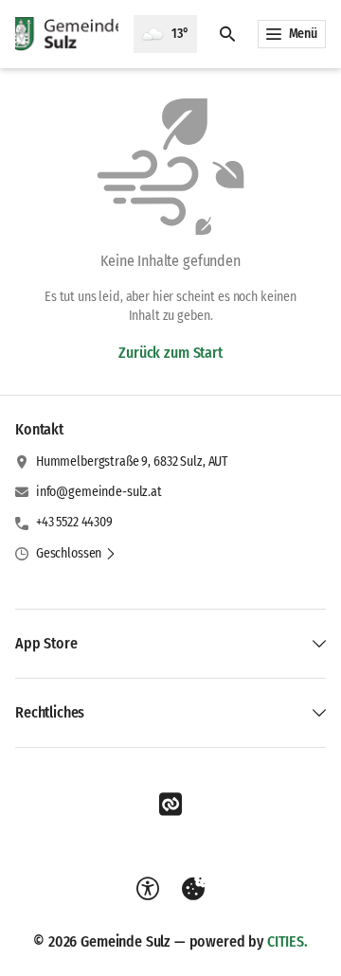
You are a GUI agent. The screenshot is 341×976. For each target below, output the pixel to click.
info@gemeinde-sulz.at (99, 492)
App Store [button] (46, 643)
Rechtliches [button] (49, 712)
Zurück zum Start (170, 353)
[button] (76, 553)
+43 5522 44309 (74, 522)
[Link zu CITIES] (170, 804)
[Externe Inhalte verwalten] (193, 889)
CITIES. (287, 941)
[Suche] (227, 34)
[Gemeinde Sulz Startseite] (66, 34)
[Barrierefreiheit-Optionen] (147, 889)
